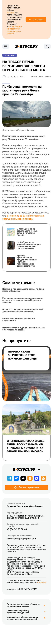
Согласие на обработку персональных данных (18, 612)
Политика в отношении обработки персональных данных (23, 605)
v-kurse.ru (11, 11)
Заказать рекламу (29, 487)
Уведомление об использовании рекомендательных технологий (22, 618)
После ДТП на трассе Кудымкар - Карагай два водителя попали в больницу (22, 310)
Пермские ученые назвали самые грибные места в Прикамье (23, 290)
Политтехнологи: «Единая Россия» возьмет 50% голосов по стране (23, 329)
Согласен (38, 19)
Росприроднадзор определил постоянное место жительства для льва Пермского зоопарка (22, 300)
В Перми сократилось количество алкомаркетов (18, 320)
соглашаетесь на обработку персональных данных (14, 30)
